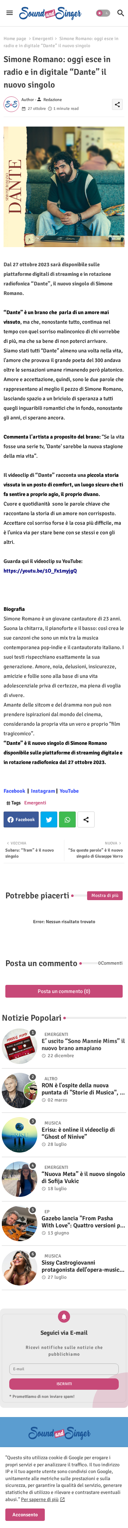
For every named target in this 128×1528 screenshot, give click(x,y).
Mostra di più (104, 895)
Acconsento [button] (25, 1515)
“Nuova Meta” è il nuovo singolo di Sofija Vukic (83, 1178)
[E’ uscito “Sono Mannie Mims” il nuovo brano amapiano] (19, 1046)
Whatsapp (67, 819)
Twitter (49, 819)
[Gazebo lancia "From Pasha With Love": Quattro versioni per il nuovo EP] (19, 1223)
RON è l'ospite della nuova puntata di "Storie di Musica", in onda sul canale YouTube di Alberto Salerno (83, 1089)
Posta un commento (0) (64, 991)
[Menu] (9, 13)
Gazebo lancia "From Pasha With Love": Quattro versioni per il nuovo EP (84, 1222)
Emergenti (42, 38)
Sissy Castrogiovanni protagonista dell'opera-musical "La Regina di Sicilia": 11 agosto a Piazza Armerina (83, 1266)
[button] (103, 13)
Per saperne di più (40, 1499)
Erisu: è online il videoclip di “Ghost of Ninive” (78, 1133)
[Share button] (86, 819)
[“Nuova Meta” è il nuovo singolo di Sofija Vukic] (19, 1179)
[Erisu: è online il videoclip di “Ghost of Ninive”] (19, 1135)
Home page (15, 38)
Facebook (25, 819)
